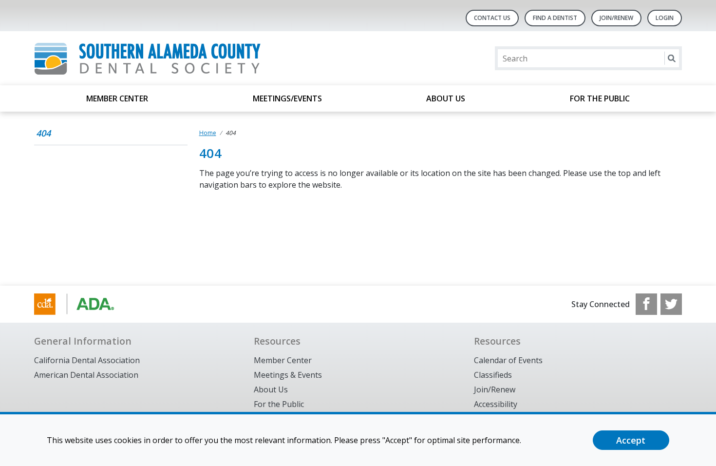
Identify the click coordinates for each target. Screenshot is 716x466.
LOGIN (665, 18)
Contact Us (492, 18)
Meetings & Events (288, 374)
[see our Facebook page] (646, 304)
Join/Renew (494, 389)
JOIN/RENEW (616, 18)
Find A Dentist (555, 18)
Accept (630, 440)
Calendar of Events (508, 360)
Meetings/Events (287, 98)
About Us (445, 98)
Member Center (117, 98)
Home (207, 133)
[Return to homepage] (160, 58)
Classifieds (493, 374)
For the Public (600, 98)
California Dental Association (87, 360)
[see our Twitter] (671, 304)
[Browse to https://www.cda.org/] (83, 304)
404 (43, 133)
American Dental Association (86, 374)
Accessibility (495, 404)
